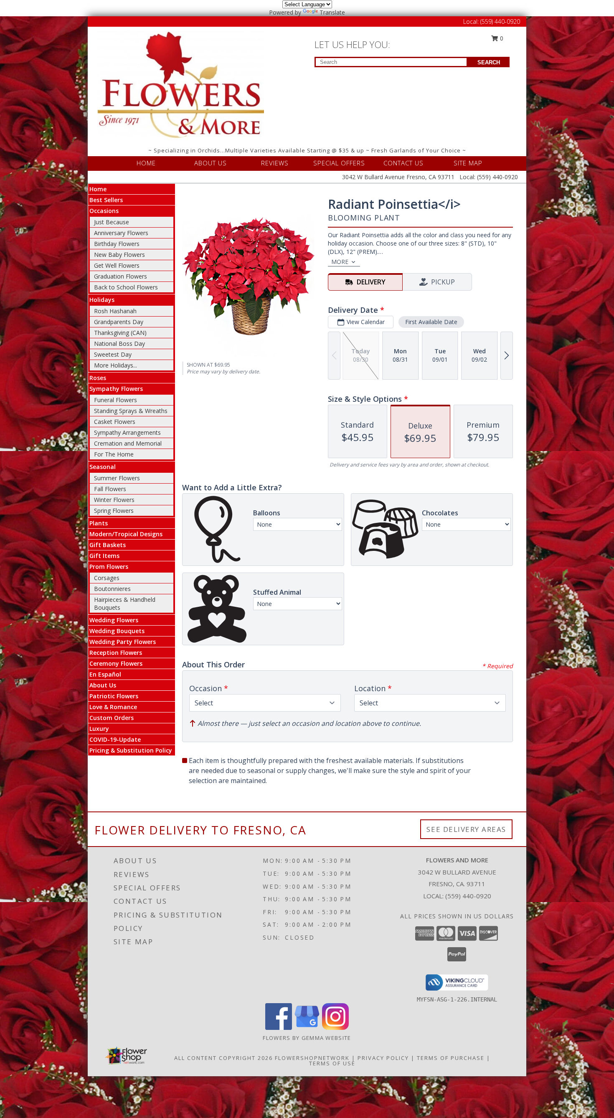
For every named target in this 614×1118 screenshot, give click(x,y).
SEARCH (488, 62)
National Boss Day (119, 343)
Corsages (106, 578)
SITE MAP (468, 163)
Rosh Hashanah (115, 311)
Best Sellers (106, 200)
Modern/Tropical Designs (125, 534)
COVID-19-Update (115, 739)
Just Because (111, 222)
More (339, 262)
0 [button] (500, 38)
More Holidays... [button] (115, 365)
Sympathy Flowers (116, 389)
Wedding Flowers (113, 620)
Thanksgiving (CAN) (120, 333)
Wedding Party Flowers (122, 642)
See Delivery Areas (466, 829)
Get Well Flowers (117, 265)
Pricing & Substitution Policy (130, 750)
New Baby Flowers (119, 255)
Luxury (99, 729)
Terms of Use (332, 1063)
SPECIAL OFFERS (339, 163)
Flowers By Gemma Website (307, 1038)
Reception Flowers (115, 653)
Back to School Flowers (126, 287)
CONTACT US (403, 163)
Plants (98, 523)
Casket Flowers (114, 422)
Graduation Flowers (120, 276)
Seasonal (102, 467)
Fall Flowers (110, 489)
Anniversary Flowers (121, 233)
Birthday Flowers (117, 244)
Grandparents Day (118, 322)
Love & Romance (113, 707)
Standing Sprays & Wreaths (130, 411)
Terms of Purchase (451, 1058)
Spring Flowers (114, 511)
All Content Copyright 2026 (223, 1058)
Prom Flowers (108, 566)
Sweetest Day (113, 354)
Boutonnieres (112, 589)
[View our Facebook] (278, 1028)
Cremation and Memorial (128, 443)
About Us (102, 685)
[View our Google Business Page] (307, 1028)
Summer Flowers (117, 478)
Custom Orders (111, 718)
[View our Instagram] (335, 1028)
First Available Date (431, 322)
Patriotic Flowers (113, 696)
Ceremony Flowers (115, 663)
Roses (97, 378)
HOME (146, 163)
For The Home (114, 454)
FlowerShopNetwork (312, 1058)
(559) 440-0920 (500, 21)
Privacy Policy (383, 1058)
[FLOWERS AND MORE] (180, 85)
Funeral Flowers (115, 400)
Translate (332, 12)
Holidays (101, 300)
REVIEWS (275, 163)
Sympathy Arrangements (127, 432)
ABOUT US (210, 163)
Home (98, 189)
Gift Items (104, 556)
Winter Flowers (114, 500)
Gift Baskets (107, 545)
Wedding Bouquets (117, 631)
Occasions (104, 211)
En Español (105, 674)
